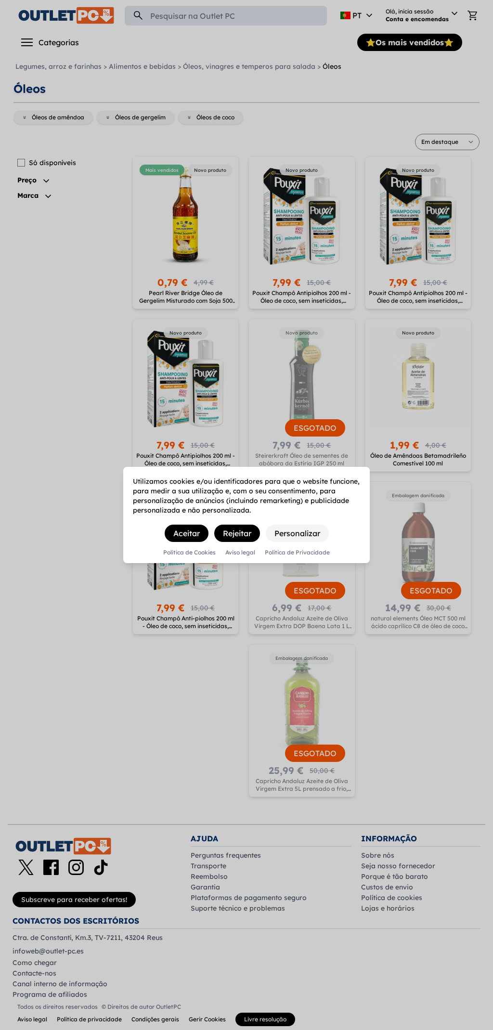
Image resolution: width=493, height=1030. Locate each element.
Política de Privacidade (297, 552)
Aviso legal (240, 552)
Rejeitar (237, 533)
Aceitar (186, 533)
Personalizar (297, 533)
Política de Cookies (189, 552)
